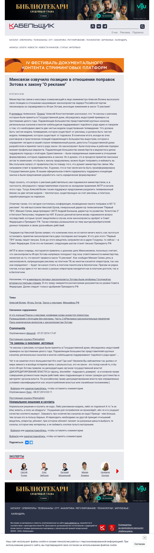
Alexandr (31, 333)
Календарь (121, 40)
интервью (16, 113)
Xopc (29, 392)
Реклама (125, 32)
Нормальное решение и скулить (31, 402)
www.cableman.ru (72, 523)
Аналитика (60, 40)
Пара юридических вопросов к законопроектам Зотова (40, 322)
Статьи (64, 47)
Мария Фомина (85, 474)
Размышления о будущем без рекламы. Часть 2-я (37, 318)
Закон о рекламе (52, 302)
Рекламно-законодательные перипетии (87, 318)
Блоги (23, 47)
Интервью (74, 47)
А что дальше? (17, 315)
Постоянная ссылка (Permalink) (27, 339)
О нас (115, 32)
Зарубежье (107, 40)
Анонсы (13, 47)
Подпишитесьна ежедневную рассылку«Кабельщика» (130, 528)
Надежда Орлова (105, 474)
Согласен (139, 544)
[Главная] (31, 26)
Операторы (26, 40)
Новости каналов (49, 47)
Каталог (13, 40)
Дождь (41, 113)
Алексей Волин (17, 302)
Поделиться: (16, 442)
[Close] (145, 538)
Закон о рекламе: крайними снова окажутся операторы (57, 315)
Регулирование (76, 40)
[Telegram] (31, 442)
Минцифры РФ (71, 302)
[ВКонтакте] (27, 442)
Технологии (93, 40)
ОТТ (51, 40)
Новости (32, 47)
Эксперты (16, 456)
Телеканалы (40, 40)
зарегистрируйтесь (35, 388)
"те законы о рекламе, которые (31, 343)
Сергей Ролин (24, 474)
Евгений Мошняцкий (65, 474)
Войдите (15, 388)
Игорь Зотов (34, 302)
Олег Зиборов (44, 474)
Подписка (137, 32)
